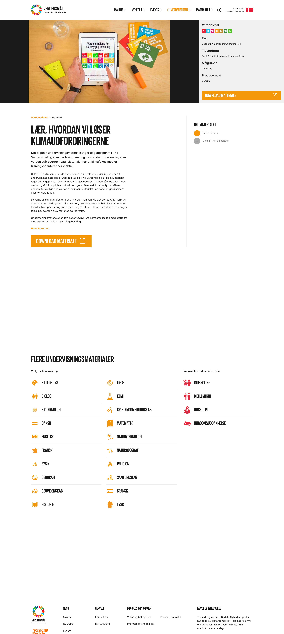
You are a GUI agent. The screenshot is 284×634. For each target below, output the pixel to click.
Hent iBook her (40, 228)
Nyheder (68, 624)
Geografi (206, 44)
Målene (67, 617)
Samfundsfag (234, 44)
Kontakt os (101, 617)
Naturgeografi (219, 44)
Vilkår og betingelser (139, 617)
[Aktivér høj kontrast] (219, 10)
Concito (206, 81)
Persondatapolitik (170, 617)
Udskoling (207, 68)
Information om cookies (141, 623)
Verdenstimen (39, 117)
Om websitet (102, 624)
